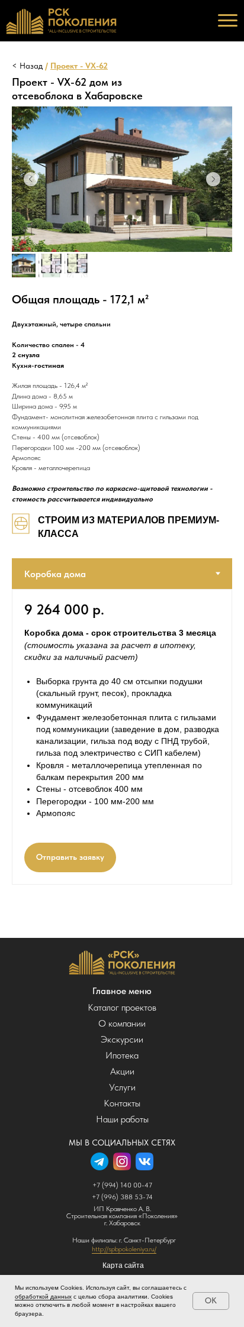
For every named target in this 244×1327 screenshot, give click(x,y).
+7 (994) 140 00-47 (122, 1185)
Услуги (122, 1087)
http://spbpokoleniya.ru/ (124, 1249)
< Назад (27, 65)
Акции (122, 1071)
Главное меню (122, 990)
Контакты (122, 1103)
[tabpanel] (122, 737)
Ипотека (122, 1055)
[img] (122, 962)
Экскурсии (122, 1039)
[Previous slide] (31, 179)
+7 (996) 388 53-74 (122, 1197)
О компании (122, 1023)
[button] (70, 857)
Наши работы (122, 1119)
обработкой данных (43, 1296)
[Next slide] (213, 179)
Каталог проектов (122, 1007)
